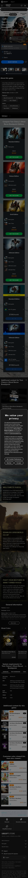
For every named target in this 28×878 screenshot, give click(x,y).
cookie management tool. (15, 433)
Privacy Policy (17, 428)
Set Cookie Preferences (14, 459)
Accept (19, 463)
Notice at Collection (9, 430)
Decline (9, 463)
